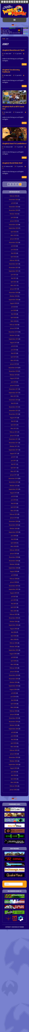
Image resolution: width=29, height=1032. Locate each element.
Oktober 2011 (14, 446)
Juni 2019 (13, 350)
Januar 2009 (13, 553)
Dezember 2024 (13, 207)
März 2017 (14, 396)
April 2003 (14, 743)
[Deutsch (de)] (13, 25)
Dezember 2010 (13, 478)
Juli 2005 (13, 657)
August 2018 (13, 378)
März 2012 (14, 428)
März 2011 (14, 471)
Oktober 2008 (14, 564)
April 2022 (14, 257)
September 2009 (13, 532)
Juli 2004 (13, 693)
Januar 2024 (13, 221)
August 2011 (13, 453)
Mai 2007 (13, 603)
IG (2, 55)
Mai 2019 (13, 353)
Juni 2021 (13, 274)
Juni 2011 (13, 460)
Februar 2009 (13, 550)
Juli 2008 (13, 575)
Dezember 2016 (13, 400)
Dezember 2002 (13, 757)
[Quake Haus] (14, 876)
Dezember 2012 (13, 410)
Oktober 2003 (14, 725)
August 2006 (13, 629)
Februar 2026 (13, 196)
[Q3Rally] (14, 860)
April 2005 (14, 661)
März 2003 (14, 746)
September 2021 (13, 271)
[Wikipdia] (24, 2)
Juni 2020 (13, 310)
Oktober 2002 (14, 761)
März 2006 (14, 639)
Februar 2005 (13, 668)
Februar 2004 (13, 711)
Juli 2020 (13, 307)
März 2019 (14, 360)
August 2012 (13, 418)
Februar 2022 (13, 260)
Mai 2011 (13, 464)
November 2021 (13, 267)
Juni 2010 (13, 500)
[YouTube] (14, 2)
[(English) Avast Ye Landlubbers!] (14, 140)
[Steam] (12, 2)
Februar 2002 (13, 786)
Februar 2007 (13, 614)
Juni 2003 (13, 736)
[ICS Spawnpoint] (14, 897)
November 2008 (13, 561)
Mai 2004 (13, 700)
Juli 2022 (13, 246)
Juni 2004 (13, 696)
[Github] (27, 2)
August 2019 (13, 342)
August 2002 (13, 768)
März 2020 (14, 321)
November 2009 (13, 525)
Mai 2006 (13, 632)
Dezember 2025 (13, 199)
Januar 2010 (13, 518)
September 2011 (13, 450)
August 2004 (13, 689)
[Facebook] (5, 2)
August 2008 (13, 571)
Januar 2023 (13, 239)
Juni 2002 (13, 772)
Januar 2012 (13, 435)
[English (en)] (16, 25)
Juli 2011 (13, 457)
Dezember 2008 (13, 557)
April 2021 (14, 282)
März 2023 (14, 235)
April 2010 (14, 507)
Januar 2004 (13, 714)
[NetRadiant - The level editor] (14, 902)
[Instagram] (7, 2)
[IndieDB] (19, 2)
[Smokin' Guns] (14, 854)
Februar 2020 (13, 325)
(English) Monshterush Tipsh (13, 50)
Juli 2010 (13, 496)
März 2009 (14, 546)
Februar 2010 (13, 514)
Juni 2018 (13, 382)
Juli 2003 (13, 732)
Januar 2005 (13, 671)
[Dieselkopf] (14, 832)
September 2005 (13, 650)
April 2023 (14, 232)
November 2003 (13, 721)
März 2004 (14, 707)
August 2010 (13, 493)
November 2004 (13, 679)
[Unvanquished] (14, 865)
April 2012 (14, 425)
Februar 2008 (13, 578)
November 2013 (13, 407)
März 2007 (14, 611)
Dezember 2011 (13, 439)
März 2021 (14, 285)
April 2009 (14, 543)
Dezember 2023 (13, 224)
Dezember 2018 (13, 367)
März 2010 (14, 510)
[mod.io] (22, 2)
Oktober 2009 (14, 528)
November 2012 (13, 414)
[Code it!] (14, 821)
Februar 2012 (13, 432)
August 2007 (13, 593)
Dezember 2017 (13, 389)
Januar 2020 (13, 328)
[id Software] (14, 920)
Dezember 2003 (13, 718)
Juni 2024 (13, 217)
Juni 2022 (13, 249)
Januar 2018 (13, 385)
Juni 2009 (13, 535)
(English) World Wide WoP (12, 163)
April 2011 (14, 468)
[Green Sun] (14, 837)
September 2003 (13, 729)
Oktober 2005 (14, 646)
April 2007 (14, 607)
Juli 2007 (13, 596)
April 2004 (14, 704)
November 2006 (13, 618)
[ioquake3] (8, 920)
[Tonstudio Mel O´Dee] (14, 826)
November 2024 (13, 210)
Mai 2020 (13, 314)
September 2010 (13, 489)
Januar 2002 (13, 789)
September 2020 (13, 299)
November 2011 (13, 443)
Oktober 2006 (14, 621)
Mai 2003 (13, 739)
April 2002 (14, 779)
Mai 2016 (13, 403)
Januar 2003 (13, 754)
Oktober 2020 (14, 296)
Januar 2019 (13, 364)
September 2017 (13, 393)
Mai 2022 (13, 253)
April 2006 (14, 636)
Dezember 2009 (13, 521)
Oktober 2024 (14, 214)
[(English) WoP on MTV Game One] (14, 103)
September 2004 (13, 686)
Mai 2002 (13, 775)
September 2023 (13, 228)
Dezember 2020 (13, 292)
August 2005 (13, 654)
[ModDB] (17, 2)
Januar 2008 (13, 582)
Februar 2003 (13, 750)
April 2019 (14, 357)
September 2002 (13, 764)
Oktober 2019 (14, 335)
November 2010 (13, 482)
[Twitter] (10, 2)
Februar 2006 (13, 643)
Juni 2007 (13, 600)
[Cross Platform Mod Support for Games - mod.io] (20, 920)
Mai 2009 (13, 539)
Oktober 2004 (14, 682)
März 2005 (14, 664)
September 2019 (13, 339)
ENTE (3, 114)
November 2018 (13, 371)
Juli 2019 (13, 346)
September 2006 (13, 625)
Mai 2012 (13, 421)
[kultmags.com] (14, 871)
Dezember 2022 (13, 242)
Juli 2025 (13, 203)
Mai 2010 (13, 503)
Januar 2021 (13, 289)
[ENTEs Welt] (14, 810)
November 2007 (13, 586)
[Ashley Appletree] (14, 815)
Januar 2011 (13, 475)
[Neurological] (14, 842)
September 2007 (13, 589)
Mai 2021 (13, 278)
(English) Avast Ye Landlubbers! (14, 143)
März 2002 (14, 782)
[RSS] (2, 2)
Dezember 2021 (13, 264)
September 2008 (13, 568)
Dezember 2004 (13, 675)
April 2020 (14, 317)
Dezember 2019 (13, 332)
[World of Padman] (14, 10)
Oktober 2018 (14, 375)
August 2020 (13, 303)
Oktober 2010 (14, 485)
